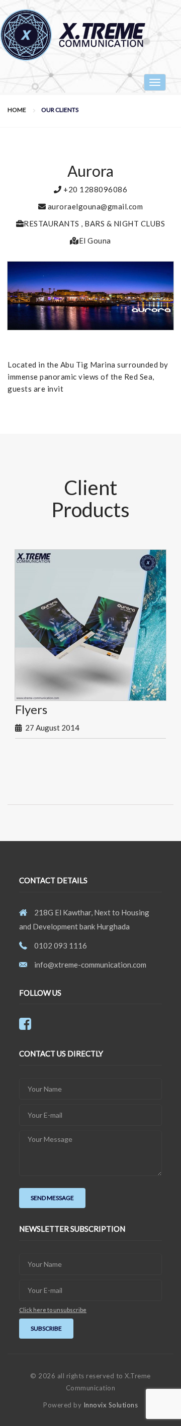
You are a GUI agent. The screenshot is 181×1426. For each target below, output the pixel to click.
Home (17, 109)
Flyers (31, 709)
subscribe (46, 1328)
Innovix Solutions (110, 1405)
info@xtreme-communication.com (90, 964)
